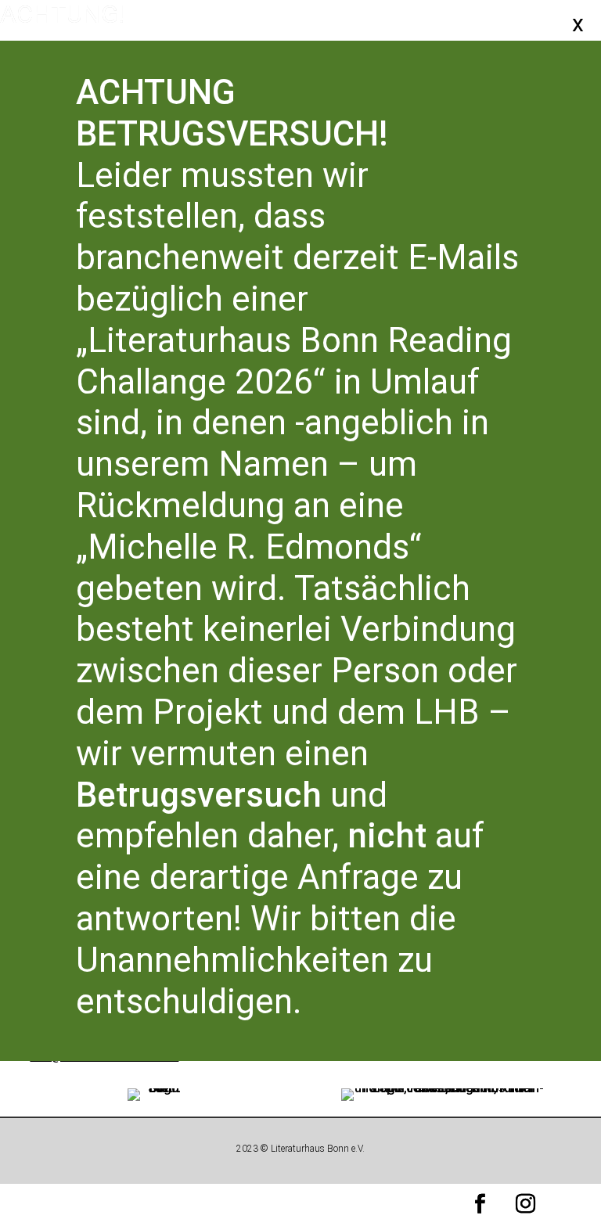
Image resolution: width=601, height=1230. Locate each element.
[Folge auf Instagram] (525, 1204)
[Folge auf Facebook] (480, 1204)
